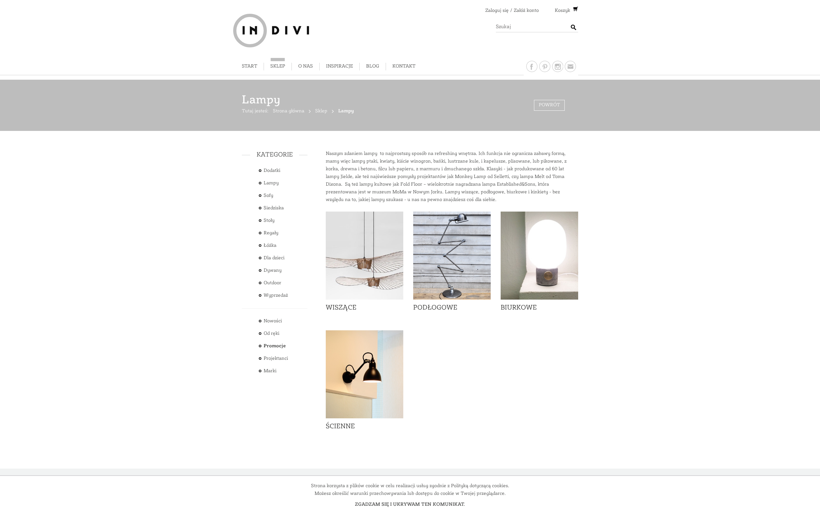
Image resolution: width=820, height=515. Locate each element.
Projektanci (276, 358)
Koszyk (563, 10)
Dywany (273, 270)
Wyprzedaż (276, 295)
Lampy (271, 183)
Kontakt (403, 66)
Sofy (268, 195)
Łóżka (270, 245)
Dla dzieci (274, 258)
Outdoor (272, 283)
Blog (372, 66)
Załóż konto (526, 10)
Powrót (549, 105)
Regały (271, 233)
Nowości (273, 321)
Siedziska (274, 208)
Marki (270, 371)
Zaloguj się (497, 10)
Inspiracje (339, 66)
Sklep (277, 66)
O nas (305, 66)
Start (249, 66)
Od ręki (271, 333)
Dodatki (272, 170)
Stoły (269, 220)
